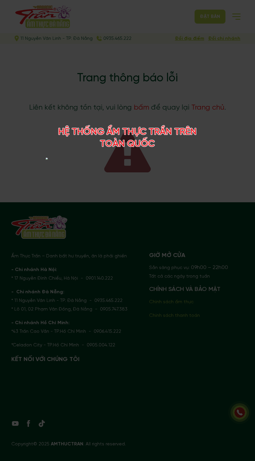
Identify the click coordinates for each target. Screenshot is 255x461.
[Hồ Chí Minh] (175, 159)
